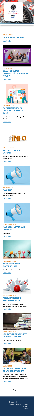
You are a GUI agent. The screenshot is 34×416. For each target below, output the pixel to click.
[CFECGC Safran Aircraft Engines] (13, 11)
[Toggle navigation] (29, 3)
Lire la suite (7, 41)
